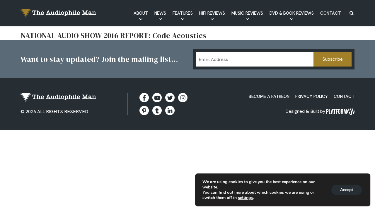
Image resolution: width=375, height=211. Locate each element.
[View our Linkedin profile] (170, 110)
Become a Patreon (269, 96)
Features (183, 13)
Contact (330, 13)
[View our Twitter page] (170, 97)
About (141, 13)
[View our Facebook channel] (157, 97)
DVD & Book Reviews (292, 13)
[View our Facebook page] (144, 97)
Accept (346, 190)
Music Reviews (247, 13)
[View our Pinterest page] (144, 110)
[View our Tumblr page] (157, 110)
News (160, 13)
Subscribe (332, 59)
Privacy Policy (311, 96)
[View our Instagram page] (183, 97)
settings (245, 197)
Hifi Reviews (212, 13)
